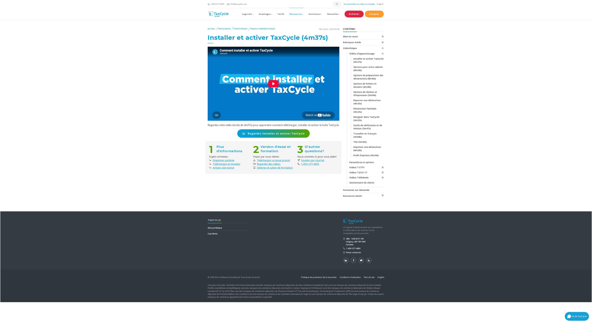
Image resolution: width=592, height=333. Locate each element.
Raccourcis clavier (352, 195)
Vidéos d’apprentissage (263, 29)
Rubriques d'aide (352, 42)
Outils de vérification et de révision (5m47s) (367, 127)
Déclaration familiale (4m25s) (364, 110)
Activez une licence (223, 167)
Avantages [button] (265, 14)
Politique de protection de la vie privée (319, 277)
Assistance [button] (315, 14)
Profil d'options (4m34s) (366, 155)
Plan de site (369, 277)
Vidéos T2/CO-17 (358, 172)
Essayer (374, 13)
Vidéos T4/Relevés (358, 177)
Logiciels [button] (247, 14)
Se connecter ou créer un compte (359, 4)
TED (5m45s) (360, 141)
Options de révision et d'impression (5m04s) (365, 93)
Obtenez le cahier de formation (275, 167)
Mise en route (350, 36)
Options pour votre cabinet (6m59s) (368, 69)
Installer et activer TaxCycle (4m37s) (368, 60)
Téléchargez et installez (226, 164)
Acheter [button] (354, 13)
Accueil (211, 29)
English (380, 4)
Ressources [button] (296, 14)
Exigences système (223, 160)
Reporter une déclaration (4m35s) (367, 102)
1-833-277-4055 (217, 4)
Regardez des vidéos (268, 164)
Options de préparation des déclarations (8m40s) (368, 77)
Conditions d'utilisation (350, 277)
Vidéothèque (240, 29)
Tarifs (280, 14)
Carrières (212, 233)
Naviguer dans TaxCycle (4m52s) (366, 118)
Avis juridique (215, 227)
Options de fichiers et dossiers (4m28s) (364, 85)
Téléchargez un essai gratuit (273, 160)
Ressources (224, 29)
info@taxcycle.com (238, 4)
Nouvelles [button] (332, 14)
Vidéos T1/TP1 (357, 167)
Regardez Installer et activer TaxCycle (276, 133)
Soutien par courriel (312, 160)
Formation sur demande (356, 190)
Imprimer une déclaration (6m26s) (367, 149)
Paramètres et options (361, 162)
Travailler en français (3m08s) (364, 135)
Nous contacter (353, 252)
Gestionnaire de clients (361, 182)
